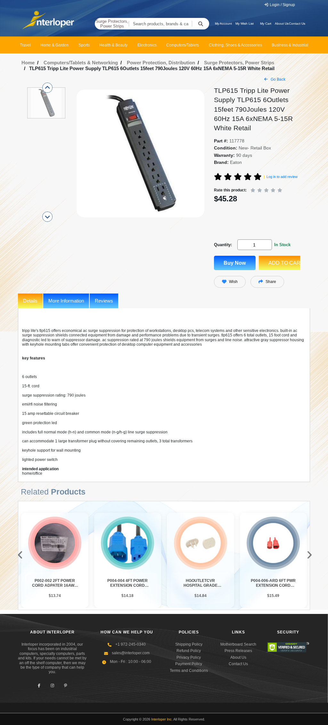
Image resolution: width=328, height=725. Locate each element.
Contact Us (297, 23)
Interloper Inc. (162, 719)
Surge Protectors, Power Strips (112, 24)
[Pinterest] (65, 685)
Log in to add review (282, 177)
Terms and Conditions (189, 670)
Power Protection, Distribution (161, 62)
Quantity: (223, 244)
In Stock (282, 244)
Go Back (277, 79)
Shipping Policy (188, 644)
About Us (282, 23)
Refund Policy (188, 650)
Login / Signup (282, 5)
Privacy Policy (188, 657)
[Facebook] (39, 685)
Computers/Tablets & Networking (81, 62)
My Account (223, 23)
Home (28, 62)
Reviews (104, 300)
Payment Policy (188, 664)
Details (30, 300)
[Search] (200, 23)
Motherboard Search (238, 644)
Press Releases (238, 650)
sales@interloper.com (131, 653)
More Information (66, 300)
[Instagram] (52, 685)
